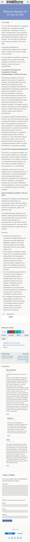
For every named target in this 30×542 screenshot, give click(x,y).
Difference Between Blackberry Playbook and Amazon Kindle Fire (22, 358)
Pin (19, 335)
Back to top (15, 529)
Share (4, 335)
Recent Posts (10, 314)
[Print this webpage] (22, 331)
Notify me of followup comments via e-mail (13, 500)
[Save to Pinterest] (12, 331)
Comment (5, 484)
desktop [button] (20, 533)
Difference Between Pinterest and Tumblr (7, 357)
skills (12, 345)
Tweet (12, 335)
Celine (11, 317)
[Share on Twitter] (19, 331)
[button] (9, 538)
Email (4, 509)
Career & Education (15, 343)
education (24, 155)
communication (6, 203)
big (20, 205)
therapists (17, 345)
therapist (21, 28)
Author (3, 314)
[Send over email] (15, 331)
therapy (4, 35)
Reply (7, 414)
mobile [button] (10, 533)
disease (8, 345)
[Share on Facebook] (9, 331)
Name (4, 503)
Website (4, 514)
